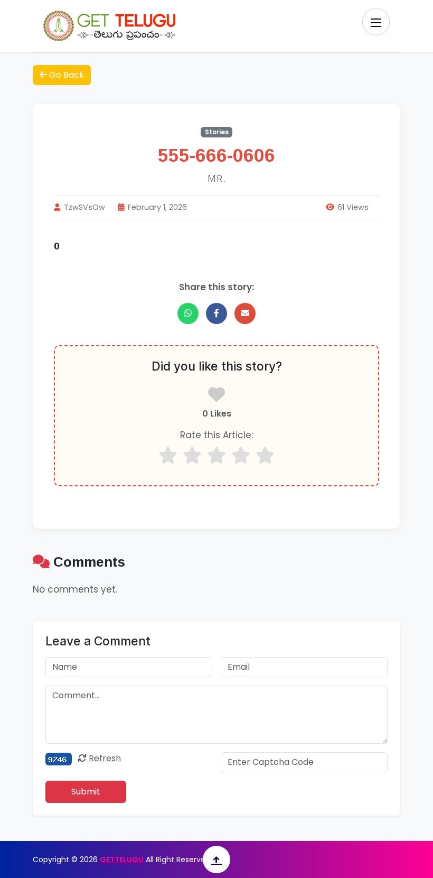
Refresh (104, 758)
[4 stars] (241, 455)
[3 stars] (216, 455)
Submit (85, 791)
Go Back (65, 75)
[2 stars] (192, 455)
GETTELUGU (122, 859)
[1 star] (168, 455)
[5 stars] (265, 455)
